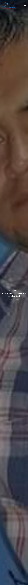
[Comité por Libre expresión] (8, 5)
